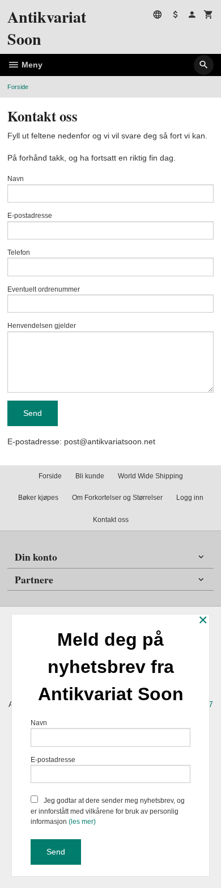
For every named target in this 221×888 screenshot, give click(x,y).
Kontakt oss (111, 520)
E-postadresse (29, 216)
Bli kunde (89, 476)
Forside (17, 86)
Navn (15, 179)
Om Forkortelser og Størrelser (117, 498)
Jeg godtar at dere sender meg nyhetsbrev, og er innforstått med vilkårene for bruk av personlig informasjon (108, 811)
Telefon (18, 252)
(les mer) (82, 822)
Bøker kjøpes (38, 498)
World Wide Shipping (150, 476)
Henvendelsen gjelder (41, 326)
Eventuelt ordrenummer (43, 289)
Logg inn (189, 498)
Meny (30, 64)
